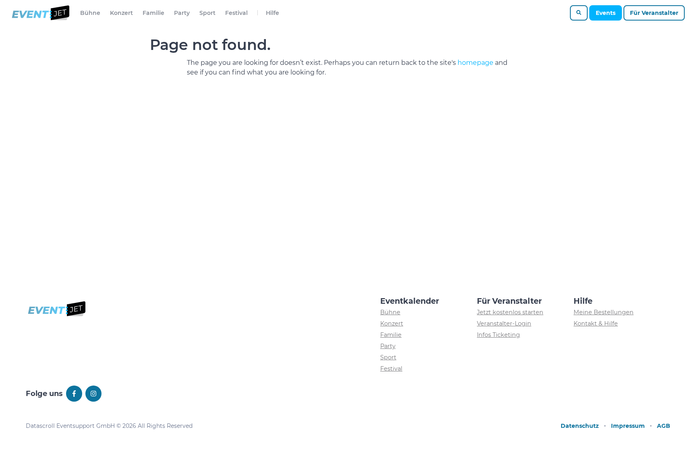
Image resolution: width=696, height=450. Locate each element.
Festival (236, 13)
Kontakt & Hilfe (596, 323)
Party (182, 13)
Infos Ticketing (498, 334)
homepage (475, 62)
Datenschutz (580, 425)
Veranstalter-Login (504, 323)
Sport (207, 13)
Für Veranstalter (654, 13)
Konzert (121, 13)
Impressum (628, 425)
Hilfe (272, 13)
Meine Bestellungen (604, 312)
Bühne (90, 13)
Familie (153, 13)
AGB (663, 425)
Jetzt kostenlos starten (510, 312)
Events (605, 13)
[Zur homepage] (40, 13)
